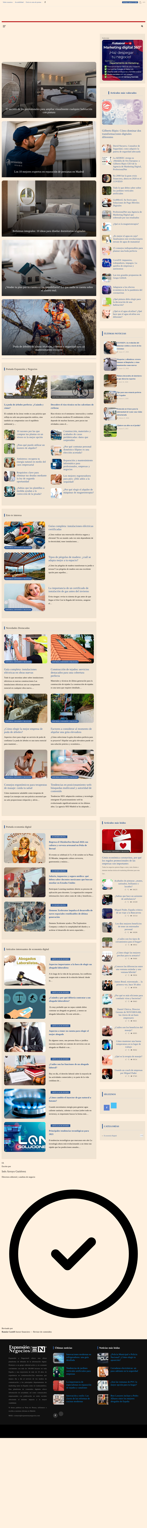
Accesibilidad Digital (88, 1431)
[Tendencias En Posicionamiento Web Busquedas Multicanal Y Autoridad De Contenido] (72, 764)
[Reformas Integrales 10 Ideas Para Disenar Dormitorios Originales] (49, 208)
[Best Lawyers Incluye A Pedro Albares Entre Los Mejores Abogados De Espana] (102, 1399)
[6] (126, 945)
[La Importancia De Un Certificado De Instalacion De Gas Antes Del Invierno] (24, 597)
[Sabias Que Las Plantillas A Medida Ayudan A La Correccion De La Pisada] (9, 491)
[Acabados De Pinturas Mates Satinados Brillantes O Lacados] (107, 884)
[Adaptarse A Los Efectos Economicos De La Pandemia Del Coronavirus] (106, 290)
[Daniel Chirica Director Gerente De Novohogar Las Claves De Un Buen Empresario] (107, 1013)
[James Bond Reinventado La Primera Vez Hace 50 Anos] (107, 985)
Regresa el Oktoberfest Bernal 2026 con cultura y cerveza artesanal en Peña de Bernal (68, 845)
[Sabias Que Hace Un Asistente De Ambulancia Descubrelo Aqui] (107, 900)
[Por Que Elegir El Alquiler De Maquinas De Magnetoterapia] (56, 493)
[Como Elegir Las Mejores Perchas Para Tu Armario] (107, 956)
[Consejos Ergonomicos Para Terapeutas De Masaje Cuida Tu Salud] (25, 764)
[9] (126, 958)
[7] (126, 1021)
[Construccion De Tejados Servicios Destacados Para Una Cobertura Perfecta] (72, 648)
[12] (125, 889)
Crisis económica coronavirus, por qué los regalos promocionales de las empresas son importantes (121, 860)
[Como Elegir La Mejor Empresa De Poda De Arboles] (25, 708)
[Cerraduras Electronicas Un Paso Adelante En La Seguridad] (102, 1372)
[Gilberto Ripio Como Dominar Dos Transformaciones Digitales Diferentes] (122, 112)
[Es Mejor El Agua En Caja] (106, 239)
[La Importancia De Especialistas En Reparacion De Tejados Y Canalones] (58, 1385)
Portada (11, 26)
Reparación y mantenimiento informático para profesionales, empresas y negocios (78, 465)
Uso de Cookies (132, 1431)
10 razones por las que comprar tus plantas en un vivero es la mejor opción (30, 434)
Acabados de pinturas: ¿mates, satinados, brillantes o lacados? (128, 883)
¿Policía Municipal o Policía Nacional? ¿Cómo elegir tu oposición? (124, 1357)
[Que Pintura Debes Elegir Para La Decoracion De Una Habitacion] (106, 302)
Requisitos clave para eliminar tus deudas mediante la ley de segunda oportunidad (32, 477)
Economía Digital (23, 26)
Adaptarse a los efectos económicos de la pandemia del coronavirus (127, 290)
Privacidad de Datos (119, 1431)
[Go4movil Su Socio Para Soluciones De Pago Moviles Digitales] (106, 202)
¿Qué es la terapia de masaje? (128, 1056)
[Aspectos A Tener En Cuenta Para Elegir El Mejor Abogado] (24, 1037)
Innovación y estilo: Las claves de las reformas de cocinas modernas (78, 1398)
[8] (125, 932)
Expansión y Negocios (17, 1431)
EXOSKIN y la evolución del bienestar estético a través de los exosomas (129, 346)
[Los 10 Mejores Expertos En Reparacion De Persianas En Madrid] (49, 149)
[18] (125, 916)
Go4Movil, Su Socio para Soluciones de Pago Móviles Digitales (126, 203)
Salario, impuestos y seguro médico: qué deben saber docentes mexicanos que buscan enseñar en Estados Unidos (70, 879)
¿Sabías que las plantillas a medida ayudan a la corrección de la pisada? (30, 490)
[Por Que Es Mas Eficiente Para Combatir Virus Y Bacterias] (107, 999)
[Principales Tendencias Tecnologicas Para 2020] (24, 1137)
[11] (126, 987)
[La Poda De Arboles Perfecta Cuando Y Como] (25, 387)
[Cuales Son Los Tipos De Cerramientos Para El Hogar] (107, 942)
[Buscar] (142, 26)
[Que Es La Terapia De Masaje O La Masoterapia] (107, 1060)
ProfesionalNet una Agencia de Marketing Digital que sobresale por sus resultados (127, 215)
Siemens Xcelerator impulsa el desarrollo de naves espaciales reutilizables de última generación (71, 913)
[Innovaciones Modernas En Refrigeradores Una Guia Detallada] (58, 1358)
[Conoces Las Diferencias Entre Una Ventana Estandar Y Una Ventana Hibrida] (107, 970)
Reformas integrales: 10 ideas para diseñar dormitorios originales (49, 231)
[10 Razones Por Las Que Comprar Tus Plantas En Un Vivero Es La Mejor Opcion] (9, 435)
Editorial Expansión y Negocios (18, 397)
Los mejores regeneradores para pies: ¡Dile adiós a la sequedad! (77, 478)
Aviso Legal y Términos (104, 1431)
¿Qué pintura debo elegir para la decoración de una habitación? (127, 302)
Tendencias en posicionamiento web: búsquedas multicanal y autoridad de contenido (71, 788)
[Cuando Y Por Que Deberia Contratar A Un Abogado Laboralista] (24, 1004)
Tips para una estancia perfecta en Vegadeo (129, 393)
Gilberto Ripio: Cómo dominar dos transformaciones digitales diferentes (121, 134)
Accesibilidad (19, 2)
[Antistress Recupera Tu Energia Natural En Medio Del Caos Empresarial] (9, 462)
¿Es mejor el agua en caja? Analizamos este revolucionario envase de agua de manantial (128, 239)
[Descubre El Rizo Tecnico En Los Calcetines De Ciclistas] (72, 387)
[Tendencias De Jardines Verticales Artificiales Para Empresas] (58, 1372)
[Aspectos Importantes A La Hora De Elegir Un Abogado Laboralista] (24, 970)
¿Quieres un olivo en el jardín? (128, 425)
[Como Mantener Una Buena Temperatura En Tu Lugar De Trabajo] (107, 1045)
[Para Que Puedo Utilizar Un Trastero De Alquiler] (9, 449)
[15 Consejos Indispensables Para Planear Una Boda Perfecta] (106, 251)
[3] (128, 987)
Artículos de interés (60, 959)
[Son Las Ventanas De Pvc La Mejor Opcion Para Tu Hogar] (102, 1385)
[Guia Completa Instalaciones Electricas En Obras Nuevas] (25, 648)
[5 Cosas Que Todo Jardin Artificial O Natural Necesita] (106, 190)
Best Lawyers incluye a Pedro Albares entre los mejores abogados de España (124, 1398)
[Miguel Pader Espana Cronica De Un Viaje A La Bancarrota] (107, 913)
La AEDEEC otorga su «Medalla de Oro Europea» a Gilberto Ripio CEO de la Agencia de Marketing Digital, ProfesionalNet (127, 164)
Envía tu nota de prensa (33, 2)
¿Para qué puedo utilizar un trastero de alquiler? (31, 446)
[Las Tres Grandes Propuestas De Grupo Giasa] (106, 278)
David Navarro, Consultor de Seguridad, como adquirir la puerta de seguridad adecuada (126, 149)
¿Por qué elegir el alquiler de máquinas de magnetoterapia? (78, 491)
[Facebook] (44, 2)
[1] (128, 916)
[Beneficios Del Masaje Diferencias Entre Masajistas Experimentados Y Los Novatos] (107, 1031)
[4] (126, 1033)
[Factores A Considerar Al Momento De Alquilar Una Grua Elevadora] (72, 708)
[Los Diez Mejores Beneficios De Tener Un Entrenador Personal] (107, 927)
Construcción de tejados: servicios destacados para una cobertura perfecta (70, 672)
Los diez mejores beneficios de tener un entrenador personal (128, 926)
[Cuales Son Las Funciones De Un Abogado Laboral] (24, 1070)
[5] (125, 902)
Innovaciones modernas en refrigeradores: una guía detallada (78, 1357)
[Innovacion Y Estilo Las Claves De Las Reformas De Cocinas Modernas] (58, 1399)
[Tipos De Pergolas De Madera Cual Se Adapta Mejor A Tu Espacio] (24, 566)
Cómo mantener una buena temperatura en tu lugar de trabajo (128, 1044)
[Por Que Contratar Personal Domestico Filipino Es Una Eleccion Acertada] (56, 450)
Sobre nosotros (8, 2)
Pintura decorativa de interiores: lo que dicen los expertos (129, 377)
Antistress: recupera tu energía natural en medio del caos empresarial (31, 461)
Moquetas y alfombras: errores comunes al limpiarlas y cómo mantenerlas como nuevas (129, 362)
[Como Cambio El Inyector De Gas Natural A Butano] (24, 1104)
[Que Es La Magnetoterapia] (106, 227)
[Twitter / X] (46, 2)
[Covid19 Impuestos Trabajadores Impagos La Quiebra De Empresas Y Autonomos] (106, 263)
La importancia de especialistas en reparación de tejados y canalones (78, 1385)
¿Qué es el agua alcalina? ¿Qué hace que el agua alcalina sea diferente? (127, 314)
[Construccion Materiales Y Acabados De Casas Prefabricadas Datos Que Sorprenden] (56, 435)
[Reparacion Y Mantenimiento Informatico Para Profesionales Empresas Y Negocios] (56, 464)
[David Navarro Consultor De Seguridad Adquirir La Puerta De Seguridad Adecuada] (106, 148)
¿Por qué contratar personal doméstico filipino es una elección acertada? (77, 449)
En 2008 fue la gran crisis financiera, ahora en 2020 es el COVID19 (127, 178)
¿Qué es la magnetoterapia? (126, 224)
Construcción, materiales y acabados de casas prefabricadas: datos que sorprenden (77, 436)
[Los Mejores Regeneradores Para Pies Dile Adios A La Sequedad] (56, 479)
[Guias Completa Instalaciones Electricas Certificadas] (24, 535)
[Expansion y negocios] (71, 13)
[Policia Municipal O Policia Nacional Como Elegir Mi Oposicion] (102, 1358)
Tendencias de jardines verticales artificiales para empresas (78, 1371)
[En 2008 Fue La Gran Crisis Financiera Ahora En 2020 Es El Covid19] (106, 178)
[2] (128, 889)
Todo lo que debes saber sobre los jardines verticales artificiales (127, 190)
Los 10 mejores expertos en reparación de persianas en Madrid (49, 171)
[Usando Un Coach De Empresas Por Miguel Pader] (107, 1074)
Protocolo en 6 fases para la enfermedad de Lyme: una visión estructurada (129, 412)
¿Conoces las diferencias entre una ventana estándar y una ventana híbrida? (128, 969)
